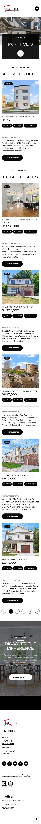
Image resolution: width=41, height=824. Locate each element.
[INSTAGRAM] (9, 763)
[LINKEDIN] (15, 763)
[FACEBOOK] (4, 763)
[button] (20, 677)
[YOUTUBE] (20, 763)
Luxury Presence (19, 801)
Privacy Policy (8, 808)
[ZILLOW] (26, 763)
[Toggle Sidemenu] (37, 8)
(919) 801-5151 (7, 741)
